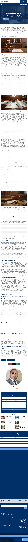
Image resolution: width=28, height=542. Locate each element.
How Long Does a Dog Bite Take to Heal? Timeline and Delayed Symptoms (8, 417)
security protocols (20, 162)
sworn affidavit (13, 147)
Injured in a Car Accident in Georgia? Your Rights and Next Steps (22, 422)
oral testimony (18, 122)
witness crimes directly (14, 80)
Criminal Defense (12, 517)
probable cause (19, 68)
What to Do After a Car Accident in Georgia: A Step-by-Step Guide (8, 422)
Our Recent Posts (23, 517)
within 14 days (3, 119)
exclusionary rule (17, 141)
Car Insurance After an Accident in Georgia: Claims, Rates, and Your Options (22, 427)
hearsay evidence (17, 139)
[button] (1, 4)
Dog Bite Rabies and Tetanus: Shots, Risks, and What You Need (22, 417)
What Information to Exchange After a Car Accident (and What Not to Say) (8, 427)
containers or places (9, 181)
